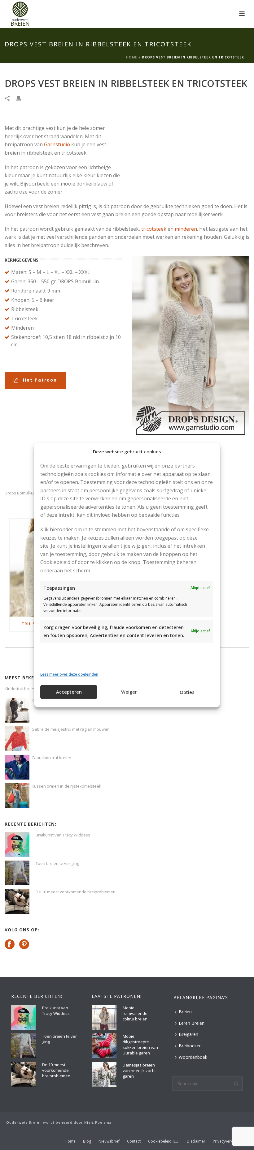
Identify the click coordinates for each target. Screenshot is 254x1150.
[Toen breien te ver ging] (17, 873)
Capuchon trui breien (51, 757)
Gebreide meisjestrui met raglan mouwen (71, 729)
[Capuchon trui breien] (17, 767)
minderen (186, 228)
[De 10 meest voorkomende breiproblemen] (17, 901)
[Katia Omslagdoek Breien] (17, 710)
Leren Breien (191, 1023)
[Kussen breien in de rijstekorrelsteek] (17, 795)
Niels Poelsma (98, 1122)
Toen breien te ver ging (57, 863)
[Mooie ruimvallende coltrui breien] (104, 1017)
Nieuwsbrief (109, 1141)
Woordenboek (193, 1057)
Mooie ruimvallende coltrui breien (135, 1013)
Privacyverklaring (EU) (231, 1141)
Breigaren (188, 1034)
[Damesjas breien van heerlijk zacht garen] (104, 1074)
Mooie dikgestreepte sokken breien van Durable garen (140, 1044)
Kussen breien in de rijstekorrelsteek (66, 786)
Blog (87, 1141)
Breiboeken (190, 1046)
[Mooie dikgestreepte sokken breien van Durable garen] (104, 1045)
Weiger (129, 692)
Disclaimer (196, 1141)
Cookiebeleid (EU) (163, 1141)
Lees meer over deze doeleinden (69, 674)
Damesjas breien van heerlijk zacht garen (139, 1070)
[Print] (21, 98)
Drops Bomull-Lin (20, 493)
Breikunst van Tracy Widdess (63, 835)
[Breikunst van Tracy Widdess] (17, 844)
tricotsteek (153, 228)
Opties (187, 692)
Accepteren (69, 692)
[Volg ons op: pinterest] (24, 944)
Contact (134, 1141)
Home (131, 57)
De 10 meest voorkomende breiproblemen (76, 892)
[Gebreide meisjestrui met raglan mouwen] (17, 738)
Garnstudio (57, 144)
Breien (185, 1012)
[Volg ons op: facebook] (10, 944)
